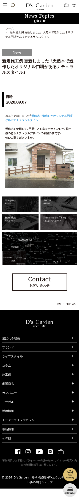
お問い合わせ (39, 282)
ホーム (9, 28)
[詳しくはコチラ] (20, 210)
